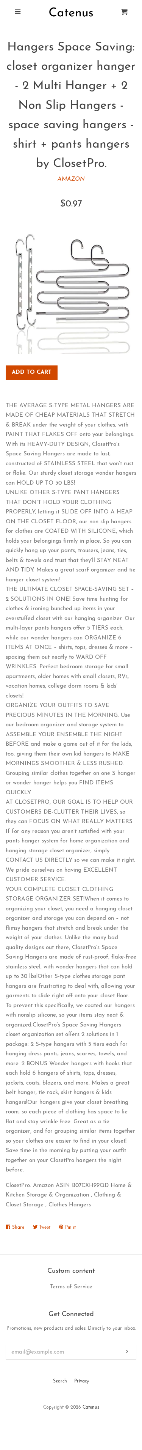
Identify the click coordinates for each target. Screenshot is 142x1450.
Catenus (91, 1407)
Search (60, 1381)
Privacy (81, 1381)
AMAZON (71, 179)
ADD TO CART (31, 372)
